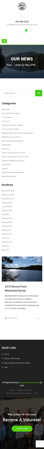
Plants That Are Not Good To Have (15, 157)
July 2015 (5, 238)
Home (9, 64)
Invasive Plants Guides (10, 129)
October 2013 (7, 242)
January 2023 (7, 203)
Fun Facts (5, 121)
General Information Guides (12, 125)
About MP (5, 109)
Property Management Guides (13, 161)
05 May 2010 (12, 318)
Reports (5, 168)
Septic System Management (12, 172)
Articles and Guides (12, 358)
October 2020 (7, 210)
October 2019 (7, 226)
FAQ (6, 367)
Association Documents (11, 113)
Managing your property (11, 137)
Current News (7, 117)
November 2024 (8, 195)
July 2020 (5, 214)
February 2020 (7, 218)
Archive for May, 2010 (25, 64)
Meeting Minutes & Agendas (12, 141)
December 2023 (8, 199)
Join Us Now (22, 429)
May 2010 (5, 250)
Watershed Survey (9, 176)
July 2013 (5, 246)
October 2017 (7, 234)
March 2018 (6, 230)
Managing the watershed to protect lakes (17, 133)
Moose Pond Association (29, 382)
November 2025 (8, 191)
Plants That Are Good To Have (13, 153)
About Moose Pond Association (17, 363)
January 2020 (7, 222)
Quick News (6, 165)
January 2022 (7, 206)
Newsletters (6, 145)
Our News (5, 149)
